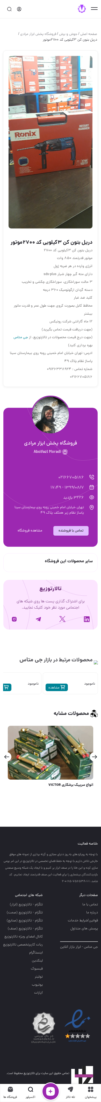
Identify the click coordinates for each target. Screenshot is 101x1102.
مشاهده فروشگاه (30, 531)
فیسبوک (37, 969)
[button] (94, 757)
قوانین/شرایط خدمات (83, 920)
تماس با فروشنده (71, 531)
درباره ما (92, 912)
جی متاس (20, 337)
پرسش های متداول (84, 928)
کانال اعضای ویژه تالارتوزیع (23, 937)
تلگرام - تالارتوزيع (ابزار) (26, 904)
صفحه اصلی (88, 34)
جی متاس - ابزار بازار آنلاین (79, 947)
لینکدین (37, 961)
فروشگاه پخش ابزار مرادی (38, 34)
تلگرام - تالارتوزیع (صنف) (25, 928)
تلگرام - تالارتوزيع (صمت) (25, 912)
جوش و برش (68, 34)
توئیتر (39, 977)
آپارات (38, 993)
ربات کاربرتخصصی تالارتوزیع (23, 945)
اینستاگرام (36, 953)
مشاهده (54, 687)
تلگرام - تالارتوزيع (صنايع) (25, 920)
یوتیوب (37, 985)
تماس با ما (90, 904)
